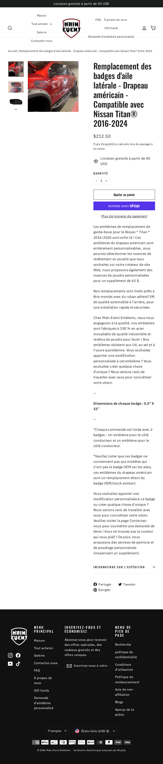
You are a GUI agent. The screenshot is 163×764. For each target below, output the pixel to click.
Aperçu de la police (124, 711)
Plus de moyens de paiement (124, 216)
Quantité (100, 173)
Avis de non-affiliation (124, 691)
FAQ (98, 19)
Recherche (123, 644)
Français (54, 731)
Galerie (42, 32)
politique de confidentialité (126, 654)
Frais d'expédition (105, 144)
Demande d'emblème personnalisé (111, 36)
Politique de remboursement (127, 679)
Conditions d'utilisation (124, 667)
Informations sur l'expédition (119, 567)
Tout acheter (40, 24)
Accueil (12, 51)
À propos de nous (115, 19)
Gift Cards (111, 28)
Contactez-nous (41, 41)
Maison (42, 15)
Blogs (119, 702)
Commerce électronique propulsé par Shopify (100, 750)
